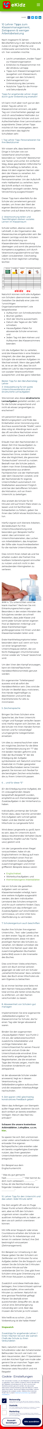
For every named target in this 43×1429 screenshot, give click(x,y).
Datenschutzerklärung (22, 1393)
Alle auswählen (31, 1422)
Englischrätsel (13, 873)
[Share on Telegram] (36, 17)
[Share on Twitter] (32, 17)
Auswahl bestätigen (11, 1421)
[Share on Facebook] (29, 17)
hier (4, 1130)
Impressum (6, 1394)
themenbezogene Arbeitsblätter (23, 879)
